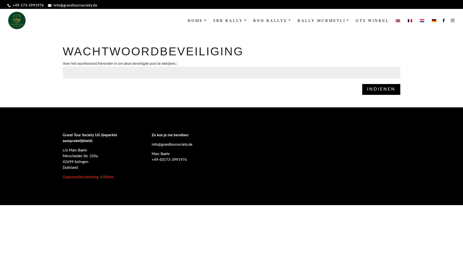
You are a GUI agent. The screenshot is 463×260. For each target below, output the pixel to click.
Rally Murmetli (322, 21)
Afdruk (108, 177)
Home (195, 21)
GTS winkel (372, 21)
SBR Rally (228, 21)
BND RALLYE (270, 21)
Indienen (381, 89)
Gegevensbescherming (81, 177)
